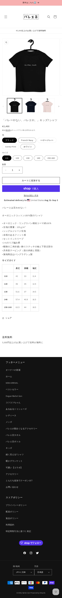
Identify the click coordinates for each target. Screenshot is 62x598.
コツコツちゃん (13, 402)
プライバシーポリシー (16, 505)
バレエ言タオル (13, 435)
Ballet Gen (26, 593)
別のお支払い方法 (31, 195)
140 (38, 158)
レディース (11, 415)
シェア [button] (8, 318)
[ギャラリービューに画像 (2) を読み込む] (31, 105)
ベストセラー (12, 389)
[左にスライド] (3, 106)
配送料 (8, 130)
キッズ (9, 448)
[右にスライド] (59, 106)
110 (6, 158)
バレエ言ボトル (13, 441)
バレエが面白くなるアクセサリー (21, 428)
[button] (6, 17)
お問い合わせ (12, 487)
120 (17, 158)
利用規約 (10, 524)
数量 (4, 164)
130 (28, 158)
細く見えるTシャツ (15, 454)
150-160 (51, 158)
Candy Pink (11, 147)
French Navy (27, 140)
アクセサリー (12, 474)
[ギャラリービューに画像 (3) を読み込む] (47, 105)
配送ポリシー (12, 511)
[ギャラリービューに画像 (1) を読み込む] (14, 105)
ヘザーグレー (47, 141)
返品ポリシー (12, 518)
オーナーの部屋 (13, 370)
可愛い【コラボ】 (14, 467)
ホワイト (28, 146)
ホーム (9, 376)
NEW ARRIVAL (12, 383)
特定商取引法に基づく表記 (18, 531)
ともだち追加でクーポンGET (19, 480)
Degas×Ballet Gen (14, 396)
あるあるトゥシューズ (16, 409)
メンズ (9, 422)
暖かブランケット (14, 461)
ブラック (9, 140)
